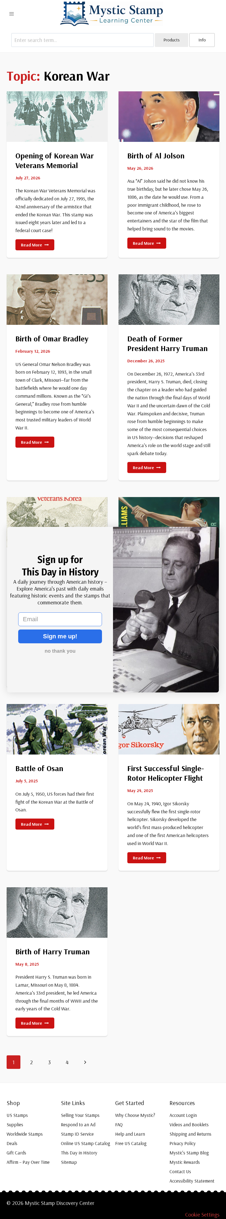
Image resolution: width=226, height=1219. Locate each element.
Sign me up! (60, 636)
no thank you (60, 651)
